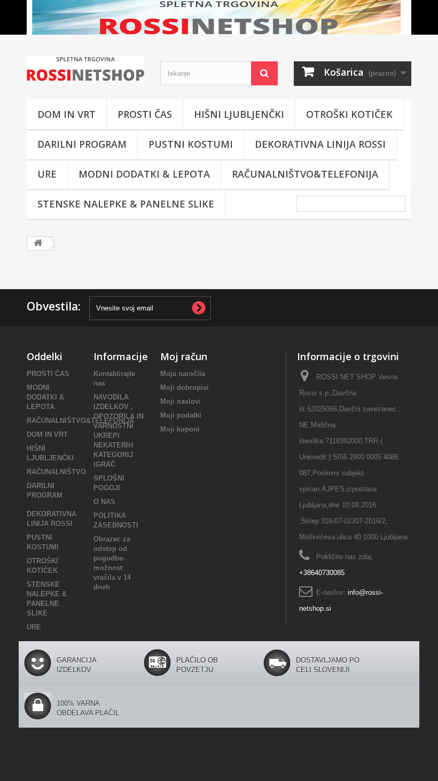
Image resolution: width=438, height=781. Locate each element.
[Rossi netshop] (85, 69)
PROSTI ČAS (145, 114)
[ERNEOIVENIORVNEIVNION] (219, 17)
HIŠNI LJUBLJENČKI (239, 114)
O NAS (104, 502)
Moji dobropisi (184, 388)
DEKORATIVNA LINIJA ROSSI (320, 144)
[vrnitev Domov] (38, 243)
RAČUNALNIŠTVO (56, 472)
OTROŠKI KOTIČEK (349, 114)
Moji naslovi (180, 401)
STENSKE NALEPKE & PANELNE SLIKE (125, 203)
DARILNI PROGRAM (82, 144)
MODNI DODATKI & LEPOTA (144, 174)
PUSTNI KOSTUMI (190, 144)
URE (47, 174)
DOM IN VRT (66, 114)
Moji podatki (180, 415)
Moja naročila (182, 374)
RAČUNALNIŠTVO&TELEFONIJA (305, 174)
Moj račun (183, 356)
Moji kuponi (180, 429)
